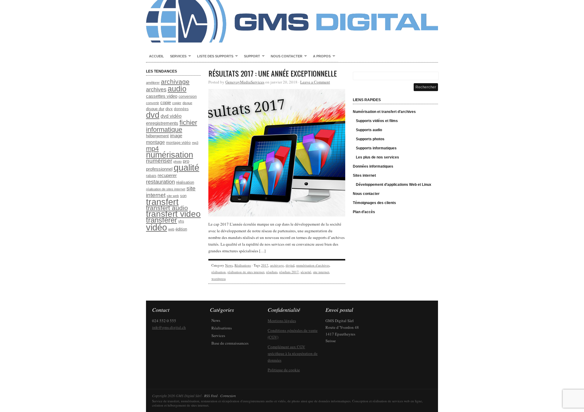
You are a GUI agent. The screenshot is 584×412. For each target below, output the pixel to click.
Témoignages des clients (374, 203)
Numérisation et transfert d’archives (384, 112)
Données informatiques (373, 166)
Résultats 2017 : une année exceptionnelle (272, 73)
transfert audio (167, 207)
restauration (160, 182)
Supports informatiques (376, 148)
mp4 (152, 148)
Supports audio (369, 130)
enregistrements (162, 123)
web (171, 229)
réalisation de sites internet (165, 189)
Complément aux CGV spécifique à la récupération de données (293, 353)
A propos (320, 56)
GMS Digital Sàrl (292, 21)
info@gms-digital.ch (169, 327)
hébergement (157, 136)
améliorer (153, 82)
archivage (175, 81)
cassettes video (161, 96)
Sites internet (364, 175)
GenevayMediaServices (244, 82)
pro (186, 161)
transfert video (173, 214)
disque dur (155, 109)
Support (250, 56)
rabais (151, 176)
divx (169, 109)
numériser (159, 161)
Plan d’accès (364, 212)
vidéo (156, 227)
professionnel (159, 169)
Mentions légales (282, 320)
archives (156, 90)
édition (181, 229)
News (229, 265)
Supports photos (370, 139)
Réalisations (243, 265)
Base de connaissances (230, 343)
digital (290, 265)
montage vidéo (178, 143)
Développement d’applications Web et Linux (393, 184)
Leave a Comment (315, 82)
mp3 (195, 143)
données (181, 109)
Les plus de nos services (377, 157)
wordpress (218, 278)
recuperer (167, 175)
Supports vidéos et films (377, 121)
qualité (186, 167)
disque (187, 103)
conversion (188, 96)
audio (177, 88)
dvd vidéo (171, 116)
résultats (271, 272)
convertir (152, 103)
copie (165, 102)
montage (155, 142)
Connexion (228, 395)
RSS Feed (210, 395)
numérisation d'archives (312, 265)
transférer (161, 220)
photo (177, 161)
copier (176, 103)
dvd (152, 115)
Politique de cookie (284, 370)
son (183, 195)
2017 (264, 265)
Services (176, 56)
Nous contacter (285, 56)
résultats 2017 (289, 272)
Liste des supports (213, 56)
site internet (321, 272)
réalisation (185, 182)
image (176, 135)
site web (173, 196)
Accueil (156, 56)
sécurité (306, 272)
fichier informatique (171, 126)
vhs (181, 221)
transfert (162, 202)
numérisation (169, 154)
